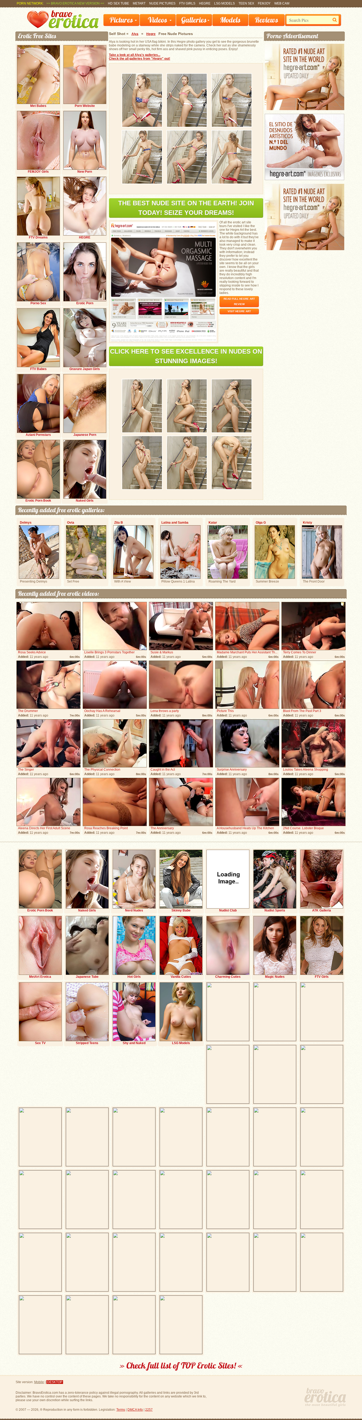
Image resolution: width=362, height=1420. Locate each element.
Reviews (266, 20)
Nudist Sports (274, 910)
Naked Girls (85, 500)
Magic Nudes (275, 977)
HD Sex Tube (118, 3)
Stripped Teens (87, 1043)
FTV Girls (187, 3)
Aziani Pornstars (38, 435)
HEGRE (84, 237)
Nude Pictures (162, 3)
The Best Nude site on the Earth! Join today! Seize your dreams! (186, 207)
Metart (139, 3)
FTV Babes (38, 369)
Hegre (204, 3)
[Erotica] (63, 27)
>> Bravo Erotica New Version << (75, 3)
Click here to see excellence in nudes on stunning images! (186, 356)
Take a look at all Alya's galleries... (134, 55)
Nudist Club (228, 910)
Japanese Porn (84, 435)
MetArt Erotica (40, 977)
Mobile (39, 1382)
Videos (157, 20)
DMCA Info (135, 1410)
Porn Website (85, 106)
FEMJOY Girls (38, 171)
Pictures (121, 20)
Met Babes (38, 106)
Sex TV (40, 1043)
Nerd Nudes (134, 910)
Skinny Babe (181, 910)
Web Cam (281, 3)
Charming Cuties (228, 977)
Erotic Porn (84, 303)
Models (230, 20)
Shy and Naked (134, 1043)
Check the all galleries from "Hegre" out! (139, 58)
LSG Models (224, 3)
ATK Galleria (321, 910)
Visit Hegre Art (239, 311)
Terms (120, 1410)
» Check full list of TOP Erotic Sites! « (181, 1365)
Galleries (194, 20)
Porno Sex (38, 303)
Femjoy (264, 3)
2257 (149, 1410)
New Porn (84, 171)
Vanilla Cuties (181, 977)
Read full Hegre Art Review (239, 301)
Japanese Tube (87, 977)
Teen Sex (246, 3)
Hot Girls (134, 977)
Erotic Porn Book (38, 500)
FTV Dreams (38, 237)
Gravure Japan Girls (84, 369)
